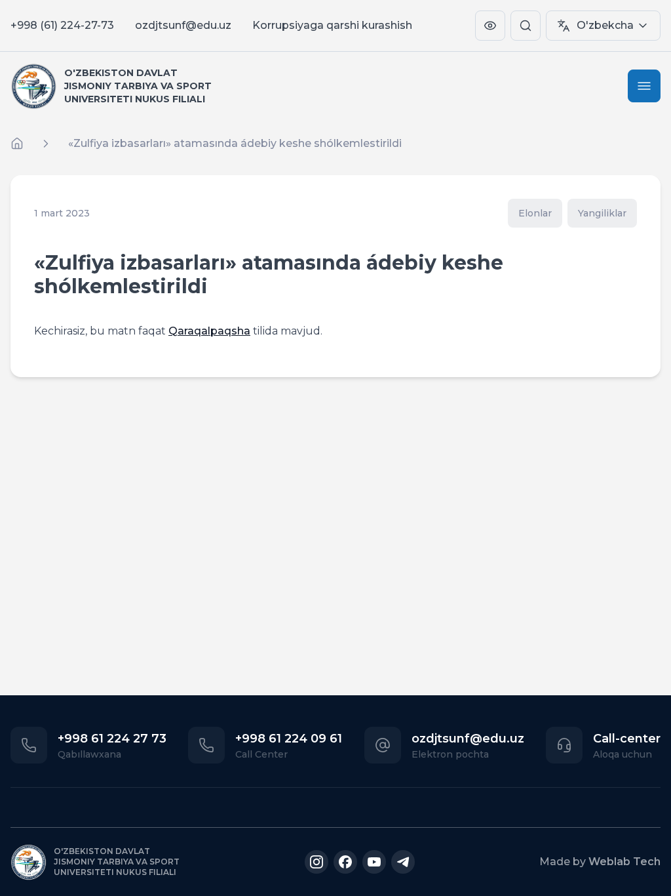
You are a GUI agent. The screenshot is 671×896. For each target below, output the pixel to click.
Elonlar (535, 213)
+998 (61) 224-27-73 (62, 25)
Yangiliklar (602, 213)
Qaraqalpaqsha (209, 331)
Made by (600, 861)
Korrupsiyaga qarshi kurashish (332, 25)
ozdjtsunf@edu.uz (183, 25)
